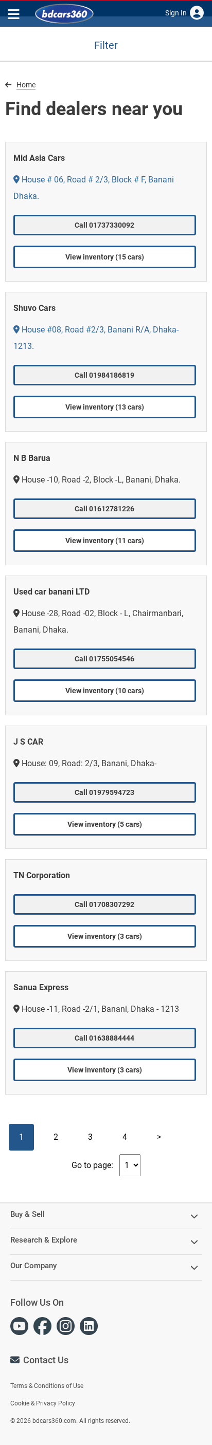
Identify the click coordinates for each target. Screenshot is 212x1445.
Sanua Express (40, 987)
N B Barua (31, 458)
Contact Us (45, 1360)
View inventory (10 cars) (104, 691)
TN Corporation (41, 875)
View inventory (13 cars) (104, 407)
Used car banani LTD (51, 592)
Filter (106, 45)
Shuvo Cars (34, 308)
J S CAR (28, 742)
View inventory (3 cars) (104, 936)
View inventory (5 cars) (104, 824)
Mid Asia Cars (39, 158)
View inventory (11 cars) (104, 540)
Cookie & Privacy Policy (42, 1403)
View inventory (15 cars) (104, 257)
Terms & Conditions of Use (46, 1386)
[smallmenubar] (15, 13)
